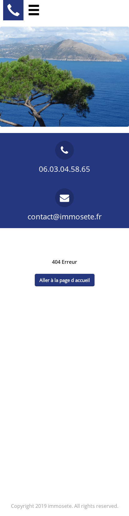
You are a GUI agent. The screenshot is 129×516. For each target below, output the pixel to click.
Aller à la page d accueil (64, 280)
